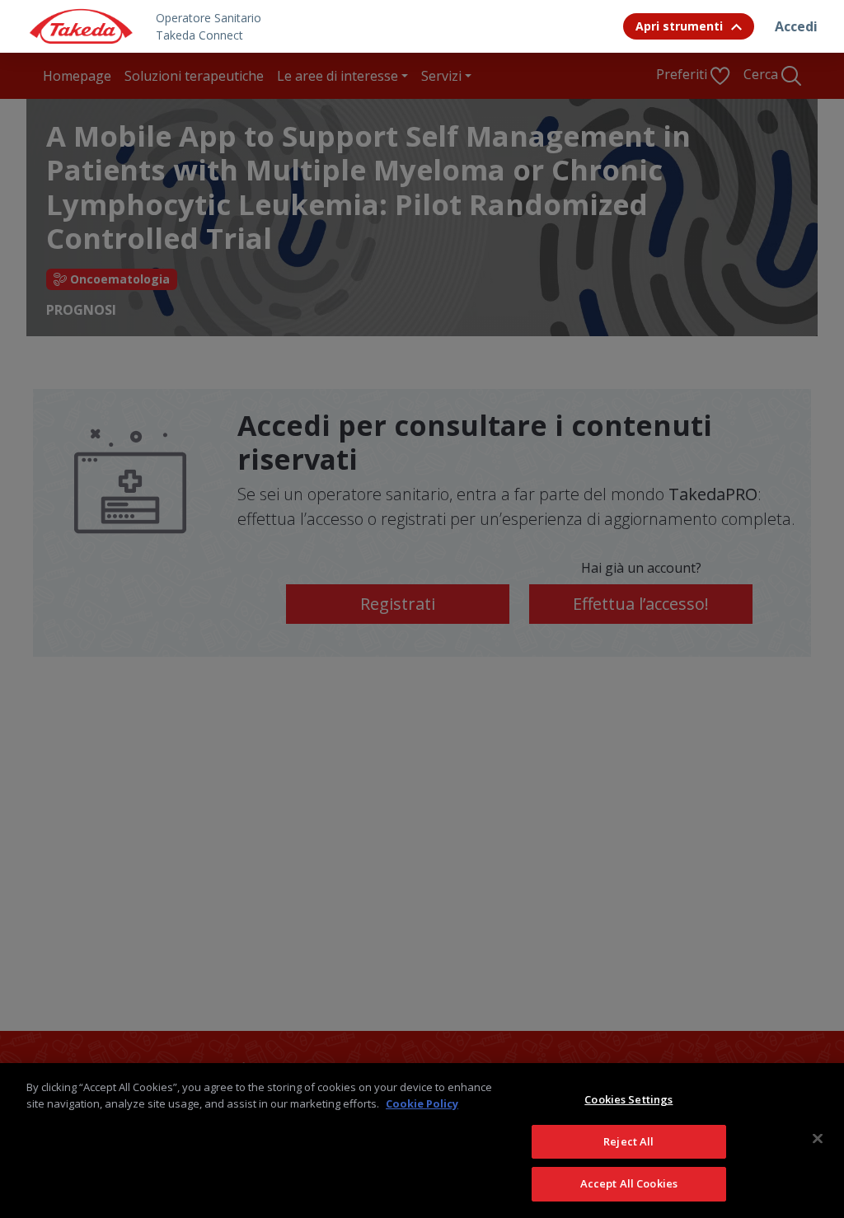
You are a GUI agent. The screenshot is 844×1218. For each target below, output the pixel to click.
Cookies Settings (628, 1099)
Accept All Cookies (629, 1183)
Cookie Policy (422, 1103)
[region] (422, 1140)
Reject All (628, 1141)
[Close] (817, 1139)
